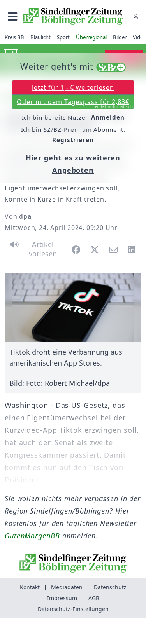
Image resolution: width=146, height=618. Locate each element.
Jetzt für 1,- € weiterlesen (73, 87)
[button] (13, 16)
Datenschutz (110, 587)
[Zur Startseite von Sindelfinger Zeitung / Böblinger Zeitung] (73, 16)
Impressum (62, 598)
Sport (63, 37)
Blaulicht (40, 37)
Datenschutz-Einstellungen (73, 609)
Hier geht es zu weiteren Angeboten (73, 164)
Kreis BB (14, 37)
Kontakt (30, 587)
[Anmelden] (136, 16)
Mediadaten (67, 587)
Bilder (120, 37)
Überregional (91, 37)
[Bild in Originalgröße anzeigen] (73, 307)
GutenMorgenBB (32, 535)
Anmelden (107, 117)
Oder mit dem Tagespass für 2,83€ (75, 103)
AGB (93, 598)
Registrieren (73, 140)
